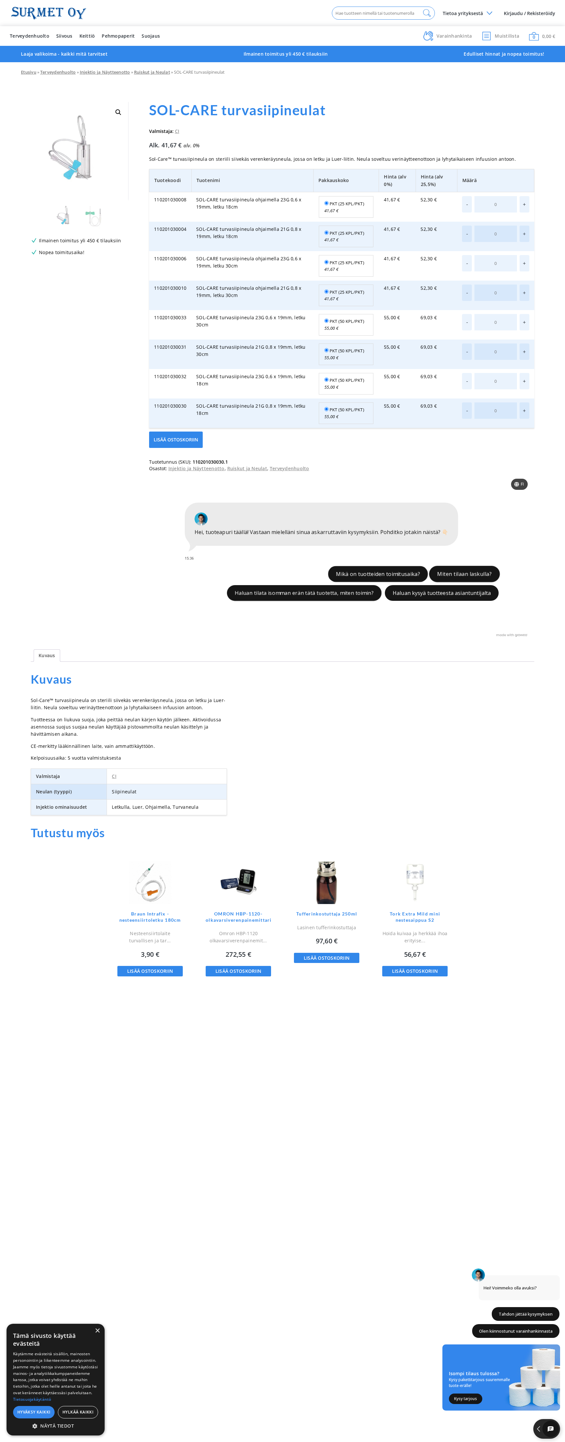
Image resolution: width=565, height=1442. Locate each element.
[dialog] (56, 1379)
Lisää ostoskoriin (176, 439)
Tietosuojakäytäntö (32, 1399)
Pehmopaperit (118, 36)
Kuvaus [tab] (47, 655)
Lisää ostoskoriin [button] (150, 971)
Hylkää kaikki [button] (78, 1412)
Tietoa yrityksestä (463, 13)
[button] (118, 112)
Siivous (64, 36)
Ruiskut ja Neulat (152, 72)
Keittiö (87, 36)
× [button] (97, 1330)
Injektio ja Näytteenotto (105, 72)
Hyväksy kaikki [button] (34, 1412)
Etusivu (28, 72)
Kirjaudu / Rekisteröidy (529, 13)
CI (177, 131)
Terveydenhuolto (29, 36)
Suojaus (151, 36)
